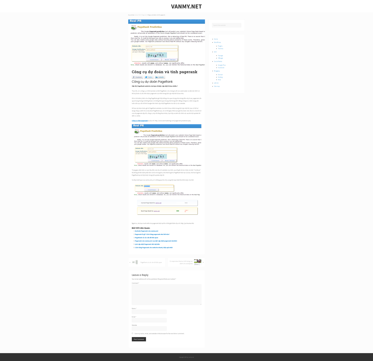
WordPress (217, 42)
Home (216, 39)
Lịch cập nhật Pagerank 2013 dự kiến (147, 244)
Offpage (220, 58)
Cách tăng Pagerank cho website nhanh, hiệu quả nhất (154, 247)
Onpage (220, 55)
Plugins (220, 46)
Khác (219, 80)
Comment (135, 283)
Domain (220, 75)
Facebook (221, 68)
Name (134, 308)
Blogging (217, 71)
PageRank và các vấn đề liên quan (146, 238)
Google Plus (222, 65)
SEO (215, 52)
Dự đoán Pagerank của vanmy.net (146, 231)
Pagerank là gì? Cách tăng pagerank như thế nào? (152, 234)
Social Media (218, 61)
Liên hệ (216, 83)
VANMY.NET (186, 6)
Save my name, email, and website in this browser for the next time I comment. (159, 333)
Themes (220, 48)
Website (134, 325)
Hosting (220, 77)
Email (134, 317)
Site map (217, 86)
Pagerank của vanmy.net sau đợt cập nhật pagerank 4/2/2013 (156, 241)
